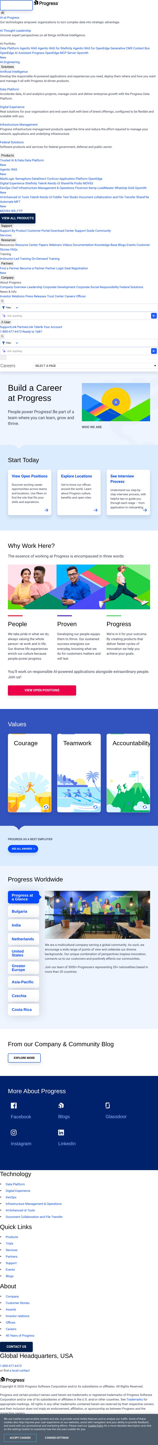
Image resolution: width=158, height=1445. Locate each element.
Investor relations (17, 1316)
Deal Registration (44, 270)
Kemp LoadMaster (101, 188)
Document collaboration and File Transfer (107, 197)
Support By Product (13, 230)
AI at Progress (9, 17)
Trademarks (134, 1399)
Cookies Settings (57, 1437)
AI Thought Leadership (15, 30)
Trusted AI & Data (12, 160)
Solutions (7, 67)
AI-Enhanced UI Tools (14, 197)
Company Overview (13, 287)
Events (131, 245)
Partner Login (54, 268)
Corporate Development (59, 287)
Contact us (16, 1347)
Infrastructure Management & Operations (46, 188)
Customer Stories (17, 1303)
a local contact (19, 1370)
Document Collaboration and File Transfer (34, 1217)
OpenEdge (95, 179)
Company (7, 277)
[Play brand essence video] (116, 402)
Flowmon (81, 188)
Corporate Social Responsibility (97, 287)
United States (18, 953)
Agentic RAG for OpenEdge (91, 48)
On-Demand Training (46, 258)
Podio (78, 183)
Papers (43, 245)
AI (2, 13)
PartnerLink (25, 327)
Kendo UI (54, 183)
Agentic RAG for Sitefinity (55, 48)
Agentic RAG (28, 48)
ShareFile (67, 183)
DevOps (5, 188)
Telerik (42, 183)
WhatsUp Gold (124, 188)
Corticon (53, 179)
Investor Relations (12, 296)
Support (6, 226)
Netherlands (23, 939)
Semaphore (23, 179)
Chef (14, 188)
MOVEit (88, 183)
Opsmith (44, 55)
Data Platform (9, 48)
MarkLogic (7, 179)
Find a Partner (9, 268)
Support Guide (84, 230)
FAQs (14, 249)
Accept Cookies (20, 1437)
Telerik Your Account (48, 327)
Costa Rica (22, 1010)
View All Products (18, 218)
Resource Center (26, 245)
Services (6, 235)
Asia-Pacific (23, 982)
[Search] (2, 301)
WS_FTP (17, 211)
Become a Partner (32, 268)
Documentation (83, 245)
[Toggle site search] (2, 336)
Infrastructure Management (19, 124)
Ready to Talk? (32, 331)
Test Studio (70, 197)
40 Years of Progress (20, 1335)
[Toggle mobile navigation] (3, 357)
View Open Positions (29, 476)
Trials (9, 1243)
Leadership (34, 287)
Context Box (141, 48)
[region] (79, 1429)
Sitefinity (31, 183)
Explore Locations (76, 476)
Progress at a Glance (22, 897)
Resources (8, 240)
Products (7, 155)
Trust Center (55, 296)
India (16, 925)
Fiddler (57, 197)
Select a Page (45, 366)
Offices (81, 296)
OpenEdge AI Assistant (15, 53)
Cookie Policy (95, 1425)
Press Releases (35, 296)
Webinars (55, 245)
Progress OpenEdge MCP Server (54, 53)
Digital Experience (12, 107)
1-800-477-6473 (11, 331)
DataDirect (39, 179)
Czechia (19, 996)
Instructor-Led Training (15, 258)
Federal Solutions (12, 142)
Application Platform (73, 179)
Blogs (122, 245)
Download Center (62, 230)
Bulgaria (19, 911)
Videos (67, 245)
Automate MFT (10, 204)
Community (103, 230)
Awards (11, 1309)
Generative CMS (121, 48)
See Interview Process (122, 479)
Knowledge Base (106, 245)
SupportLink (8, 327)
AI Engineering (10, 62)
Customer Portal (38, 230)
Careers (70, 296)
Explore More (24, 1058)
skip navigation (16, 5)
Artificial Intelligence (14, 71)
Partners (7, 263)
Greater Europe (18, 968)
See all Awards (22, 848)
